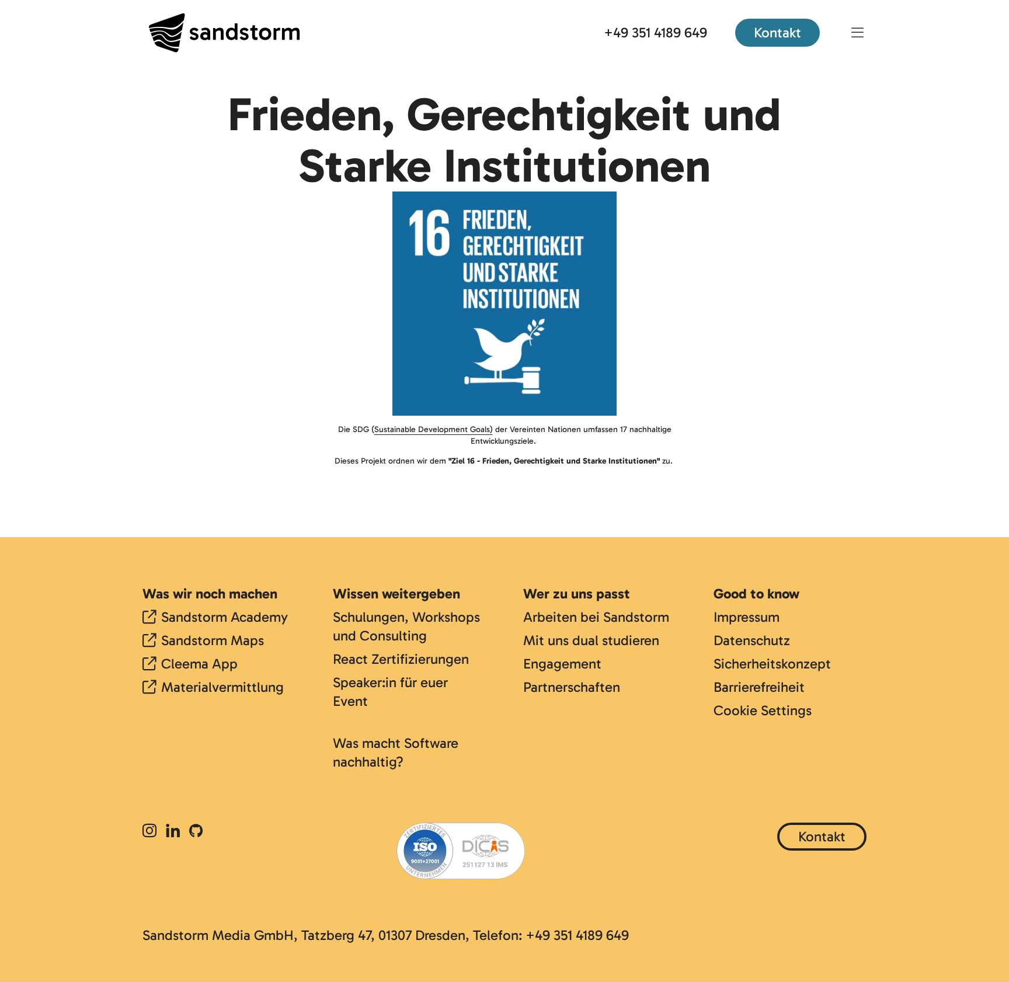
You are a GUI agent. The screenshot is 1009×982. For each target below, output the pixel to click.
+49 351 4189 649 (655, 32)
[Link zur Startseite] (224, 32)
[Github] (196, 831)
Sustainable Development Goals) (433, 429)
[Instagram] (151, 831)
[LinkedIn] (173, 831)
